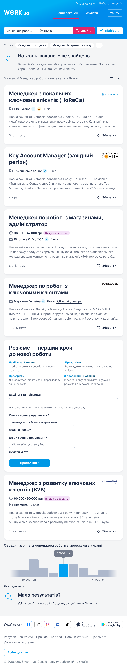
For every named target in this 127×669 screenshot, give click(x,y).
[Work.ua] (16, 12)
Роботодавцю (109, 3)
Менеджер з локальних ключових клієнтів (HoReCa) (46, 96)
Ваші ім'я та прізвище (25, 394)
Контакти (26, 637)
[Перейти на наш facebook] (28, 624)
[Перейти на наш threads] (38, 624)
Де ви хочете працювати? (28, 437)
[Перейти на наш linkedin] (57, 624)
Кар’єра (56, 637)
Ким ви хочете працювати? (29, 415)
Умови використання (19, 642)
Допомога (99, 637)
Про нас (42, 637)
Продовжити (29, 463)
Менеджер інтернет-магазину (72, 45)
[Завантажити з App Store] (85, 624)
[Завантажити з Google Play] (111, 624)
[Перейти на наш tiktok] (67, 624)
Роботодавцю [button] (17, 652)
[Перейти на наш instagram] (47, 624)
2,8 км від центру (69, 301)
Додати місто (19, 452)
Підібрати (112, 30)
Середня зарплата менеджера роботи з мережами (53, 545)
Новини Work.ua (76, 637)
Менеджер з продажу (32, 45)
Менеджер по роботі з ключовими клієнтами (38, 289)
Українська (12, 624)
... (99, 45)
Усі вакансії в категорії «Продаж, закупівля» (56, 603)
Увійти (115, 13)
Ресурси (10, 637)
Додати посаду (20, 429)
